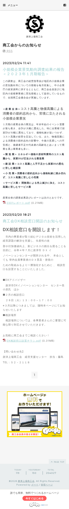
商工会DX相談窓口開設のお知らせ (33, 221)
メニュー (12, 5)
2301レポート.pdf (18, 202)
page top (58, 462)
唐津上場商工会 (26, 481)
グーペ (34, 484)
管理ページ (47, 484)
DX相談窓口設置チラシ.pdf (24, 340)
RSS (9, 51)
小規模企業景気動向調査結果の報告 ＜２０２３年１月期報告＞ (35, 71)
